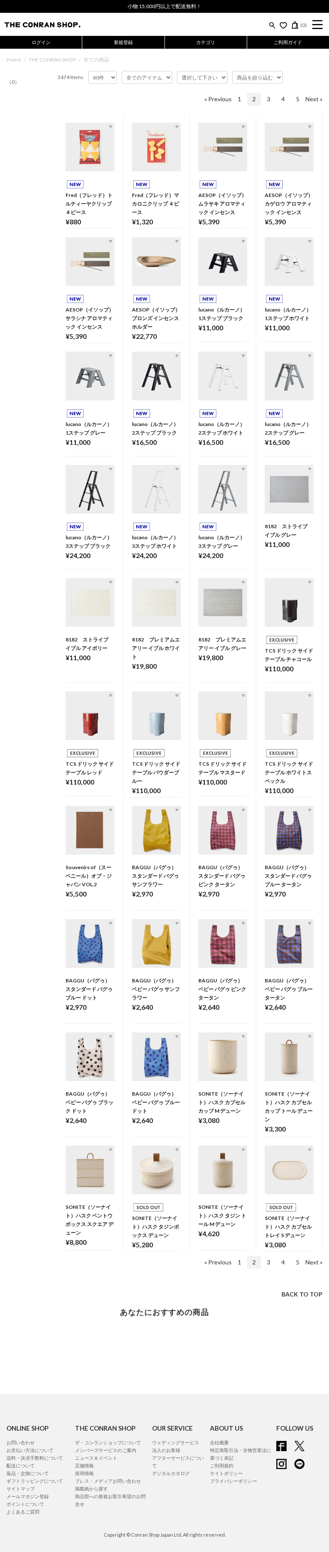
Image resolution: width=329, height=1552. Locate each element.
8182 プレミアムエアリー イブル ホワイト (156, 648)
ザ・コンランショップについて (108, 1442)
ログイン (41, 42)
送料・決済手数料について (34, 1458)
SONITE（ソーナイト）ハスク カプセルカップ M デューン (221, 1102)
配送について (20, 1465)
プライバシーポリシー (233, 1481)
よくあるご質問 (22, 1511)
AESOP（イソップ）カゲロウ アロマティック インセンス (289, 203)
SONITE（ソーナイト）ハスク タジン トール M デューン (222, 1215)
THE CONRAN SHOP (52, 59)
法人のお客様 (166, 1450)
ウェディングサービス (175, 1442)
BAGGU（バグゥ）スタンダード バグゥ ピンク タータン (221, 876)
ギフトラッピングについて (34, 1481)
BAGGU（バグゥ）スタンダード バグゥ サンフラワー (155, 876)
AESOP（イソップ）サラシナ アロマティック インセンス (90, 318)
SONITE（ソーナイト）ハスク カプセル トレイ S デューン (288, 1226)
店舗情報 (84, 1465)
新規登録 (123, 42)
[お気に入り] (283, 25)
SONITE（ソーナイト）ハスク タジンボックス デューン (155, 1226)
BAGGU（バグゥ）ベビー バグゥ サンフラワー (156, 989)
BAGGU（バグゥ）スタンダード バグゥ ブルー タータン (288, 876)
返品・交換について (27, 1473)
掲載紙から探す (91, 1488)
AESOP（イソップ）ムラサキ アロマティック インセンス (222, 203)
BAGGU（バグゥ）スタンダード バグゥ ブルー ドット (89, 989)
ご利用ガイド (288, 42)
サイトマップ (20, 1488)
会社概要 (219, 1442)
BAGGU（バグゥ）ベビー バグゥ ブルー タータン (289, 989)
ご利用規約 (221, 1465)
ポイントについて (25, 1504)
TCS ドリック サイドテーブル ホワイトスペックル (289, 772)
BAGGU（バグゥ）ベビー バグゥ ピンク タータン (222, 989)
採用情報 (84, 1473)
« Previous (218, 99)
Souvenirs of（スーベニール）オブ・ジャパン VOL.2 (89, 876)
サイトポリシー (226, 1473)
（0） (13, 82)
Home (13, 59)
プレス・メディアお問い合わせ (108, 1481)
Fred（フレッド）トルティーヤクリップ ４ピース (89, 203)
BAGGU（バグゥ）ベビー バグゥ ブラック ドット (90, 1102)
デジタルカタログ (171, 1473)
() (303, 25)
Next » (314, 99)
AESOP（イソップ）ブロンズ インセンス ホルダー (156, 318)
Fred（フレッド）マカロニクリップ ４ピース (155, 203)
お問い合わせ (20, 1442)
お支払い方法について (30, 1450)
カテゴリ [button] (205, 42)
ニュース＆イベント (96, 1458)
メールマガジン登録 (27, 1496)
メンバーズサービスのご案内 (105, 1450)
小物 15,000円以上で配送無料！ (164, 6)
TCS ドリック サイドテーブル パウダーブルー (156, 772)
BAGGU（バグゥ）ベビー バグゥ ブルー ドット (156, 1102)
